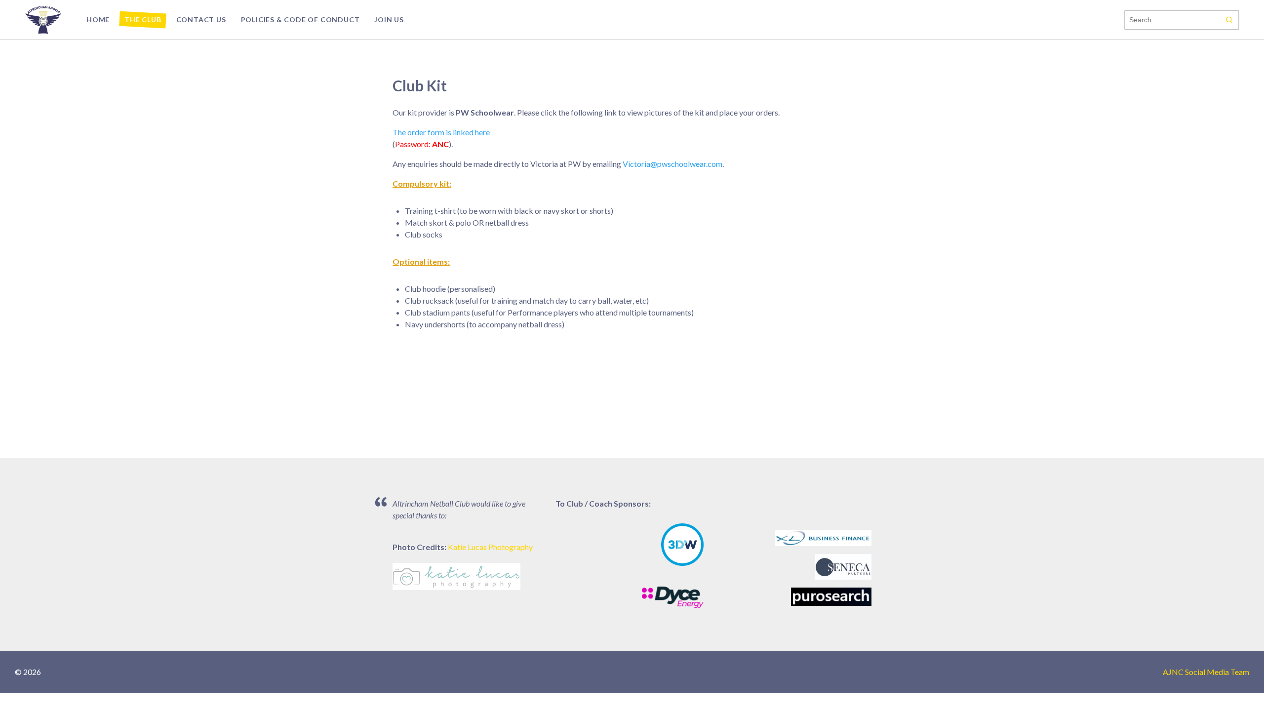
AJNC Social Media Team (1206, 671)
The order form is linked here (441, 132)
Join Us (389, 19)
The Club (142, 19)
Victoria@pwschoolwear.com (672, 163)
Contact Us (201, 19)
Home (98, 19)
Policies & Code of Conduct (300, 19)
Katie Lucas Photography (490, 547)
